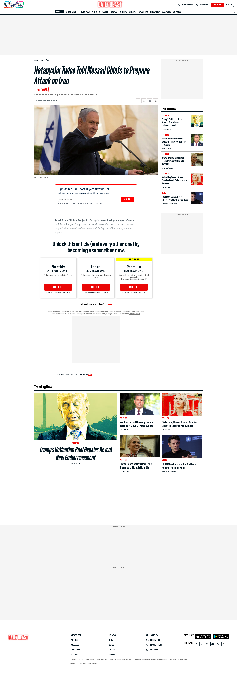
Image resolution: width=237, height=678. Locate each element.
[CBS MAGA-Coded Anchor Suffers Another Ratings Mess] (197, 203)
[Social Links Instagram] (207, 645)
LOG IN (229, 5)
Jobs (92, 659)
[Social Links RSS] (218, 645)
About (73, 659)
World (111, 645)
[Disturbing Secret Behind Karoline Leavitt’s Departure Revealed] (197, 184)
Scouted (177, 12)
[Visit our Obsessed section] (22, 5)
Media (94, 12)
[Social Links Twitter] (201, 645)
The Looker (84, 12)
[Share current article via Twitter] (143, 100)
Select (58, 287)
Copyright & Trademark (179, 659)
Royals (113, 12)
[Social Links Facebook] (196, 645)
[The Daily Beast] (110, 5)
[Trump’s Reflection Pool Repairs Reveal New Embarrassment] (197, 126)
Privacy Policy (98, 203)
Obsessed (103, 12)
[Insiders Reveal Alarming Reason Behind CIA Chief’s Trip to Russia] (197, 145)
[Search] (233, 11)
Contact (80, 659)
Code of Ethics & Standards (129, 659)
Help (107, 659)
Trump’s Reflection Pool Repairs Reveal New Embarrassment (76, 453)
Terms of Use (86, 203)
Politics (123, 12)
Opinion (132, 12)
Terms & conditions (159, 659)
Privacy (113, 659)
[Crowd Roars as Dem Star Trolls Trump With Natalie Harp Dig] (197, 165)
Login (108, 304)
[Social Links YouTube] (212, 645)
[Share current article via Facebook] (138, 100)
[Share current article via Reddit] (155, 100)
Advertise (99, 659)
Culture (112, 650)
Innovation (155, 12)
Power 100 (143, 12)
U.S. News (166, 12)
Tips (87, 659)
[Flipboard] (223, 645)
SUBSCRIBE (217, 5)
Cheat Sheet (71, 12)
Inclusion (146, 659)
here (90, 374)
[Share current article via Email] (149, 100)
